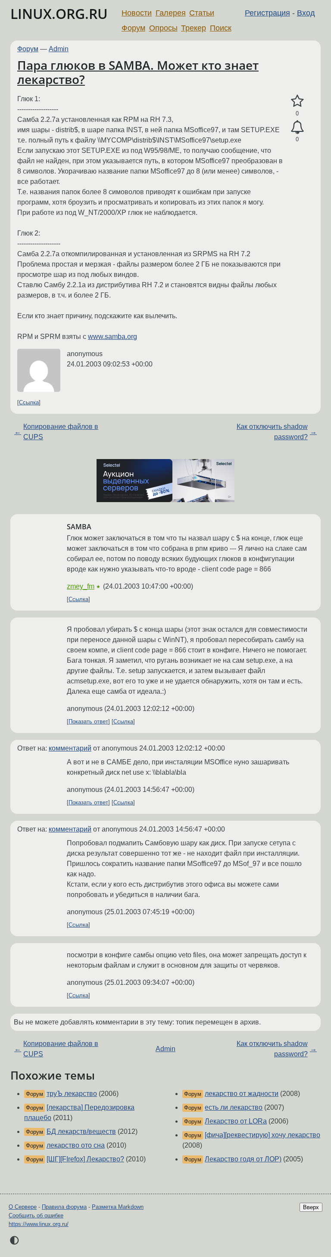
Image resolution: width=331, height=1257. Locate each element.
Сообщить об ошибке (36, 1215)
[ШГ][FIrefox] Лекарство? (85, 1159)
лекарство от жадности (241, 1093)
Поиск (220, 28)
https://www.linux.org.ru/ (39, 1224)
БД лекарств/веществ (81, 1131)
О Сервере (23, 1207)
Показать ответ (88, 721)
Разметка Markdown (118, 1207)
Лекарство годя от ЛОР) (243, 1159)
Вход (306, 13)
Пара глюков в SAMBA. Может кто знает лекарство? (138, 72)
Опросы (163, 28)
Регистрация (267, 13)
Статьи (201, 13)
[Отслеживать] (297, 127)
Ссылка (29, 402)
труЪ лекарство (72, 1093)
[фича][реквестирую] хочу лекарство (262, 1135)
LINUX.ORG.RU (59, 13)
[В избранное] (297, 101)
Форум (133, 28)
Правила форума (64, 1207)
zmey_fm (80, 586)
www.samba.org (112, 336)
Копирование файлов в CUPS (60, 432)
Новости (137, 13)
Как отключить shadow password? (272, 432)
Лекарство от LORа (236, 1121)
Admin (59, 49)
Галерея (171, 13)
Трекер (193, 28)
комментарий (70, 748)
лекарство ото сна (76, 1145)
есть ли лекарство (233, 1107)
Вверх (311, 1207)
